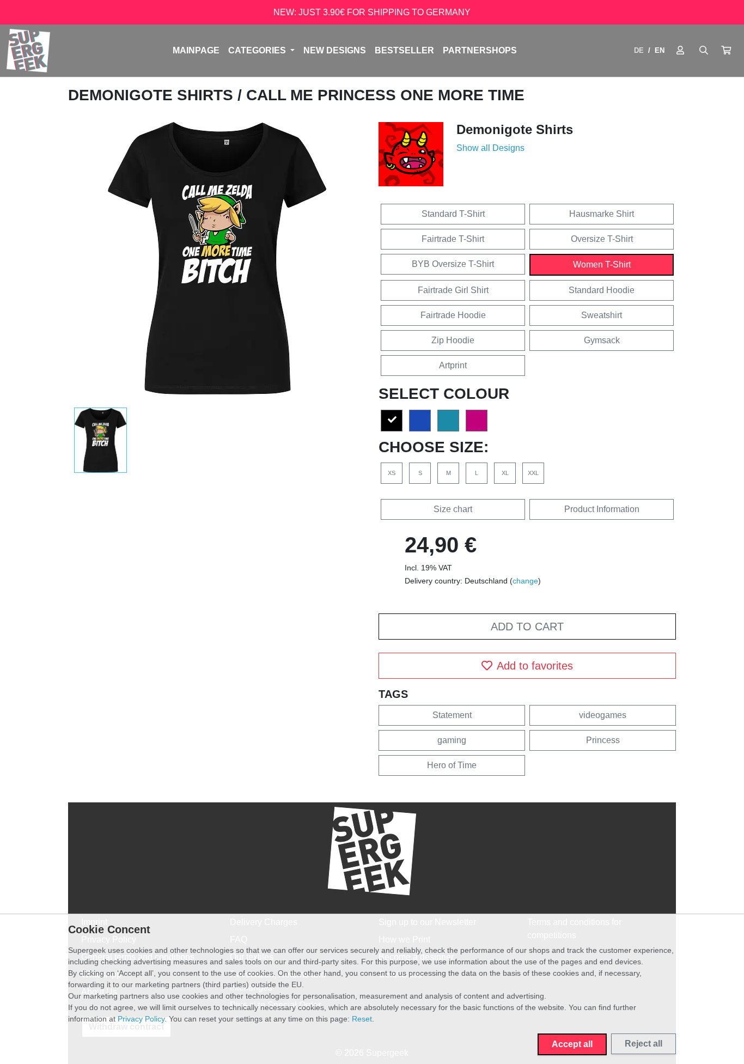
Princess (603, 740)
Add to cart (527, 627)
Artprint (453, 365)
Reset (362, 1018)
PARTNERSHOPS (480, 50)
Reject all (643, 1043)
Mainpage (196, 50)
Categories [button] (258, 50)
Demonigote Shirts (152, 95)
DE (639, 50)
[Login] (680, 50)
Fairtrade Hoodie (453, 315)
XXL (533, 473)
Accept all (572, 1044)
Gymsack (602, 340)
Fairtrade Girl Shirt (453, 290)
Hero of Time (452, 765)
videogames (602, 715)
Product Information (601, 509)
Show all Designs (490, 148)
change (525, 580)
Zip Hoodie (452, 340)
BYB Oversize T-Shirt (453, 264)
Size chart (453, 509)
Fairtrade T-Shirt (453, 239)
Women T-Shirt (602, 264)
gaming (451, 740)
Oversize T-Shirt (602, 239)
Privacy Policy (141, 1018)
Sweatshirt (601, 315)
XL (505, 473)
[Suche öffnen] (704, 50)
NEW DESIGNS (334, 50)
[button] (726, 50)
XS (391, 473)
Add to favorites (535, 666)
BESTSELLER (404, 50)
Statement (452, 715)
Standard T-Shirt (453, 213)
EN (659, 50)
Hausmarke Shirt (601, 213)
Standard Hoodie (602, 290)
